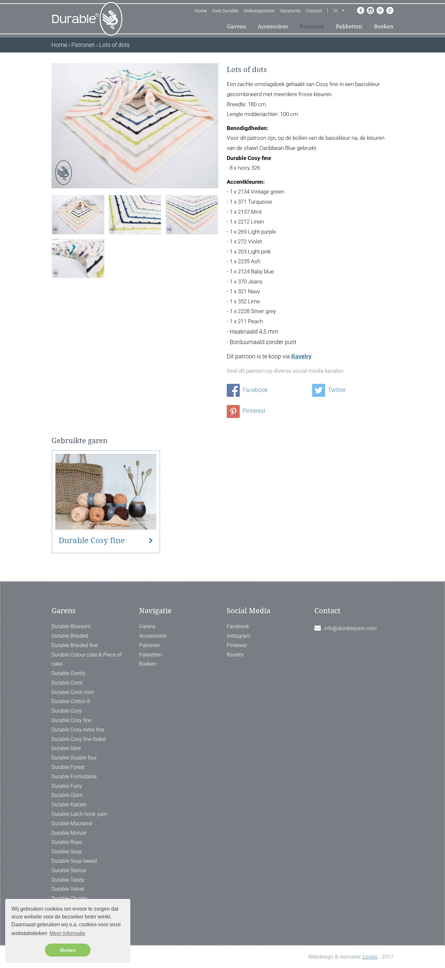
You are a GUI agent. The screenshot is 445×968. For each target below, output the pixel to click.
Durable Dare (66, 748)
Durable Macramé (71, 823)
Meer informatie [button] (67, 933)
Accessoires (273, 26)
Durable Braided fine (74, 645)
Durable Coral (66, 683)
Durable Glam (67, 795)
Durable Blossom (71, 626)
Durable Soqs (66, 851)
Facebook (254, 389)
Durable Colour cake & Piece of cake (86, 659)
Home (201, 10)
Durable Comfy (68, 673)
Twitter (336, 389)
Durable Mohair (69, 833)
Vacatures (290, 10)
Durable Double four (74, 758)
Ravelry (301, 356)
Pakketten (349, 26)
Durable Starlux (68, 870)
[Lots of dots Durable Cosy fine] (78, 213)
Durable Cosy (66, 711)
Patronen (312, 26)
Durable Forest (68, 767)
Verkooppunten (259, 10)
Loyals (370, 957)
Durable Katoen (69, 805)
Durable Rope (66, 842)
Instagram (238, 636)
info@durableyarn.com (350, 628)
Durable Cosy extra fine (77, 730)
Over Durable (225, 10)
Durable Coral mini (72, 692)
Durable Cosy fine (92, 540)
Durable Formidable (73, 776)
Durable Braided (69, 636)
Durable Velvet (67, 889)
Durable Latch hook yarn (79, 814)
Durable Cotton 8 (70, 701)
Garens (236, 26)
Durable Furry (66, 786)
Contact (314, 10)
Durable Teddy (67, 880)
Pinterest (253, 410)
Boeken (384, 26)
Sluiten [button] (68, 950)
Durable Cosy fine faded (78, 739)
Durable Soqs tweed (74, 861)
